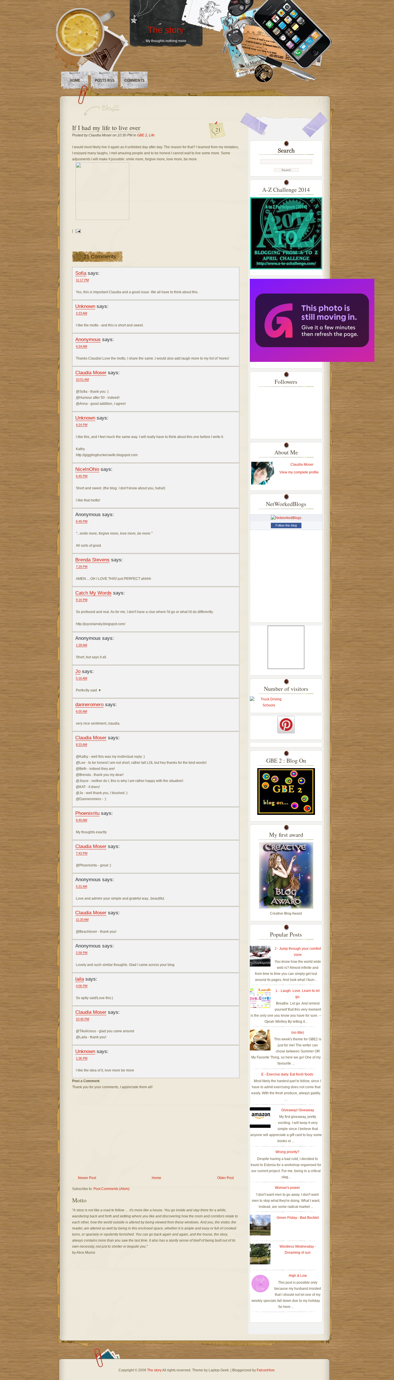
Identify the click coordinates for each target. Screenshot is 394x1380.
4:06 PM (81, 986)
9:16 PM (81, 599)
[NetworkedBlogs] (286, 518)
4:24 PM (81, 424)
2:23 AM (81, 313)
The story (166, 30)
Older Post (225, 1178)
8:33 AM (81, 744)
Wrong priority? (287, 1152)
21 (218, 129)
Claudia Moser (90, 372)
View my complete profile (299, 472)
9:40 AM (81, 820)
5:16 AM (81, 678)
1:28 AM (81, 645)
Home (75, 80)
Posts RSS (105, 80)
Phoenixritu (87, 813)
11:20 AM (82, 919)
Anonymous (88, 339)
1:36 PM (81, 1058)
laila (79, 979)
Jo (77, 671)
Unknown (85, 306)
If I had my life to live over (106, 127)
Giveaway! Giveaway (297, 1110)
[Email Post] (77, 231)
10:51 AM (82, 379)
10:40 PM (82, 1019)
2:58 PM (81, 952)
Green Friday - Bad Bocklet (298, 1218)
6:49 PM (81, 521)
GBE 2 (142, 135)
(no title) (297, 1033)
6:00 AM (81, 711)
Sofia (80, 273)
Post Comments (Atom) (111, 1189)
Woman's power (287, 1188)
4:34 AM (81, 346)
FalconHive (266, 1370)
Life (152, 135)
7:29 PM (81, 566)
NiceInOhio (87, 469)
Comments (134, 80)
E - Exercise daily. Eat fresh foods (287, 1074)
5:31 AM (81, 886)
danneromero (89, 704)
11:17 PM (82, 280)
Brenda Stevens (92, 560)
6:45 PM (81, 476)
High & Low (298, 1276)
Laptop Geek (219, 1370)
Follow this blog (286, 525)
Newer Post (87, 1178)
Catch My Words (93, 593)
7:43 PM (81, 853)
